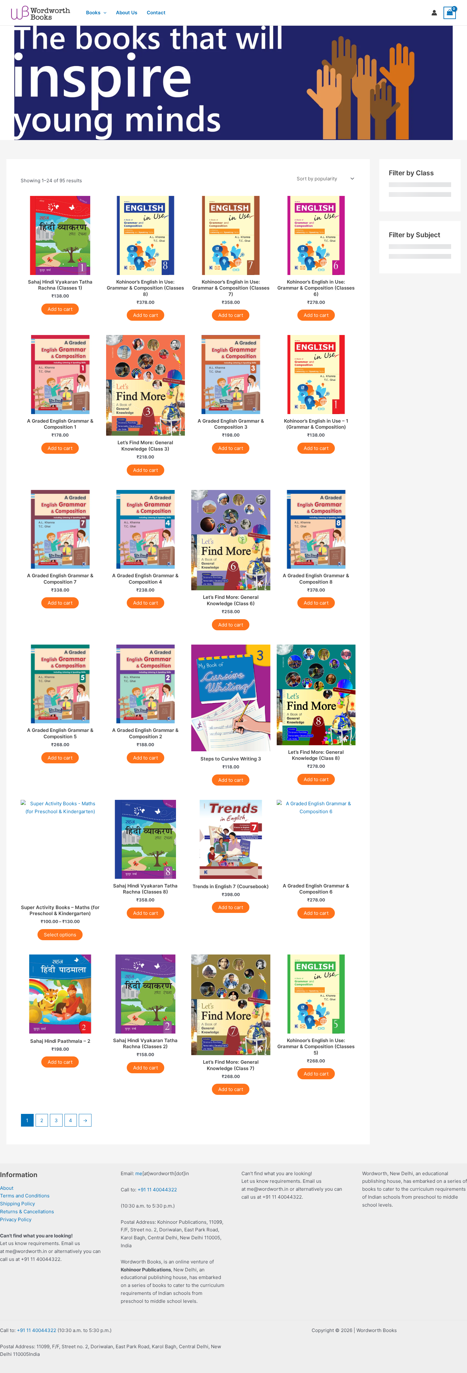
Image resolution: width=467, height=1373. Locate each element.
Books (93, 13)
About (6, 1188)
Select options (60, 935)
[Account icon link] (434, 13)
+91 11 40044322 (157, 1190)
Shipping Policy (17, 1204)
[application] (103, 12)
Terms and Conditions (25, 1196)
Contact (156, 13)
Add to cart (60, 309)
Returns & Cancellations (27, 1212)
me (138, 1173)
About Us (126, 13)
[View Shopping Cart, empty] (449, 13)
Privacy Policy (15, 1219)
